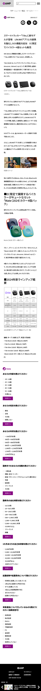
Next (38, 687)
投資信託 (8, 615)
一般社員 (8, 471)
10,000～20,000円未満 (13, 555)
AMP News (11, 17)
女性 (6, 414)
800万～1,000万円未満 (13, 445)
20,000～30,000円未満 (13, 558)
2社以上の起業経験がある (13, 590)
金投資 (7, 633)
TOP (11, 11)
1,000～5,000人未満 (12, 520)
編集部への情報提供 (14, 675)
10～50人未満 (10, 509)
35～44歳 (8, 385)
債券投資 (8, 636)
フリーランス (9, 486)
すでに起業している (11, 587)
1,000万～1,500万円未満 (13, 448)
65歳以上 (8, 394)
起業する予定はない (11, 596)
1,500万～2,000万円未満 (13, 451)
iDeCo (7, 621)
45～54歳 (8, 388)
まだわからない (10, 593)
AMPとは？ (12, 672)
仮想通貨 (8, 624)
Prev (2, 687)
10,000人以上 (9, 526)
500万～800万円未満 (12, 442)
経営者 (7, 483)
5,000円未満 (9, 549)
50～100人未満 (10, 512)
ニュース (17, 11)
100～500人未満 (10, 515)
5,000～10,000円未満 (12, 552)
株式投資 (8, 618)
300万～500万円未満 (12, 439)
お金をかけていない (11, 564)
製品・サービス (27, 11)
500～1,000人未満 (11, 518)
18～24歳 (8, 379)
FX (6, 630)
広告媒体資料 (27, 675)
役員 (6, 480)
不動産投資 (9, 627)
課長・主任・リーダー (11, 474)
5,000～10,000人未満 (12, 523)
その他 (7, 417)
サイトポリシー (28, 672)
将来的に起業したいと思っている (15, 581)
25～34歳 (8, 382)
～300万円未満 (10, 436)
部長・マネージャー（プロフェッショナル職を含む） (21, 477)
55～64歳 (8, 391)
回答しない (8, 420)
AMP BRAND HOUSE (15, 678)
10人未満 (8, 506)
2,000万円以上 (10, 454)
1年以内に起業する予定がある (15, 584)
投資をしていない (10, 642)
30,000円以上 (9, 561)
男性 (6, 411)
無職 (6, 532)
